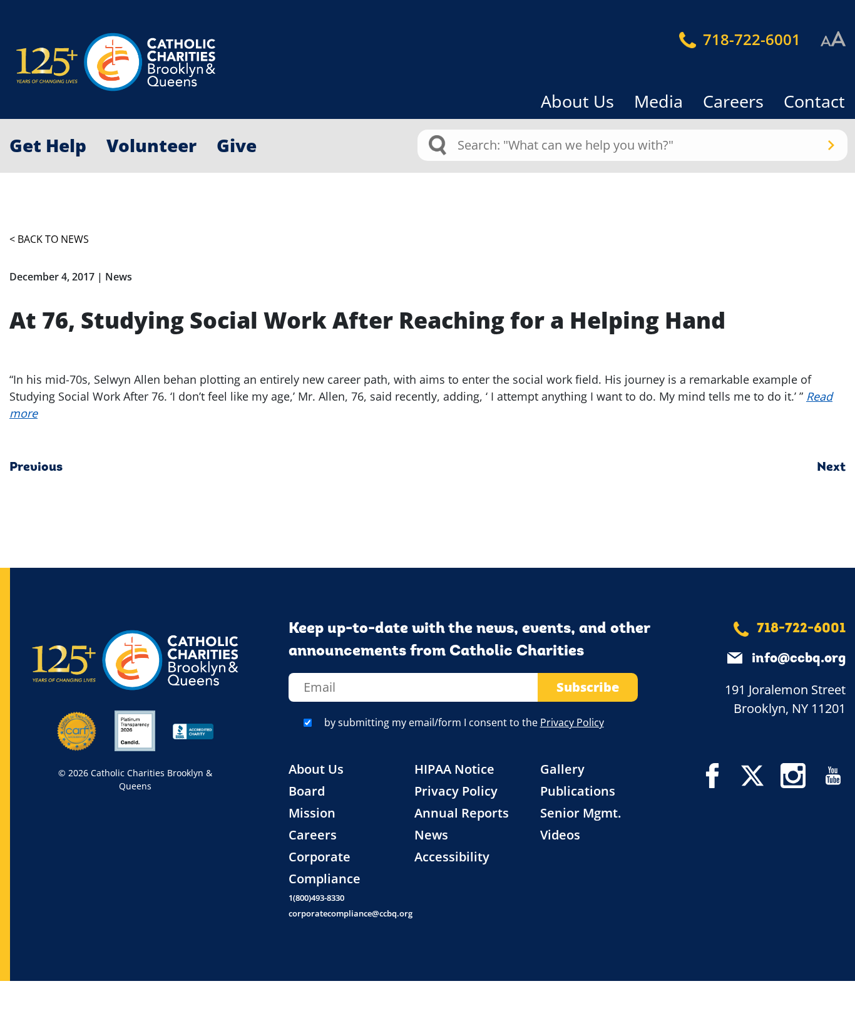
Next (831, 467)
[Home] (94, 62)
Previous (36, 467)
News (431, 834)
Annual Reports (461, 812)
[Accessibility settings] (833, 39)
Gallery (562, 769)
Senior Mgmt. (580, 812)
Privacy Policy (572, 722)
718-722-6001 (750, 39)
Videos (560, 834)
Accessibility (451, 856)
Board (307, 791)
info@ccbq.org (799, 658)
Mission (312, 812)
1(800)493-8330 (316, 897)
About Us (577, 101)
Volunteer (151, 145)
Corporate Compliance (325, 867)
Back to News (53, 239)
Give (237, 145)
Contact (814, 101)
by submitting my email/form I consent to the (464, 722)
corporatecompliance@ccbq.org (350, 913)
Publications (577, 791)
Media (658, 101)
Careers (733, 101)
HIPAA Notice (454, 769)
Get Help (47, 145)
